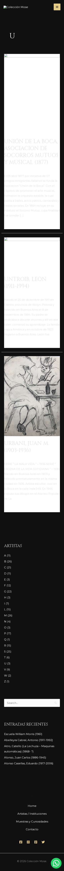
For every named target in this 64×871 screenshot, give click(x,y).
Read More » (12, 224)
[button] (56, 863)
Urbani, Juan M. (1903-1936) (26, 447)
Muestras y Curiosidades (32, 821)
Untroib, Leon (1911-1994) (25, 283)
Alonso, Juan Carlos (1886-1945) (25, 757)
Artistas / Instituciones (32, 813)
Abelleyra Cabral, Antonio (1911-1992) (28, 740)
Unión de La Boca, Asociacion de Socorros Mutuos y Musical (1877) (31, 152)
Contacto (32, 829)
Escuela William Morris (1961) (23, 734)
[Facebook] (20, 842)
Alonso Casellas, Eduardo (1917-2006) (28, 763)
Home (32, 806)
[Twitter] (43, 842)
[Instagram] (28, 842)
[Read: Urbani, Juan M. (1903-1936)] (32, 396)
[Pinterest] (35, 842)
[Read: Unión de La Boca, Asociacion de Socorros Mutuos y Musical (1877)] (32, 93)
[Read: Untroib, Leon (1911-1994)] (32, 254)
